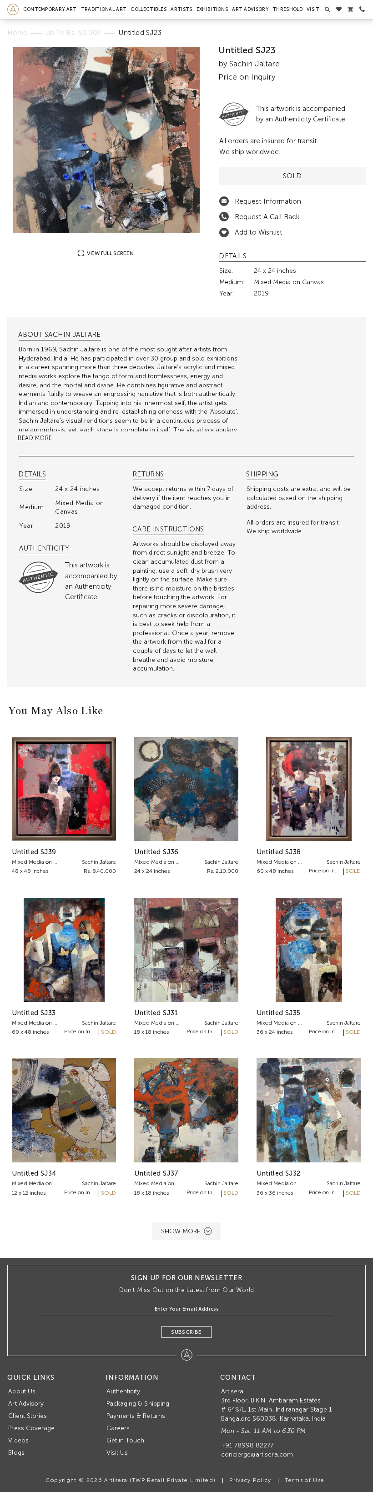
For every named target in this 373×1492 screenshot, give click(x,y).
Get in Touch (125, 1440)
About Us (21, 1391)
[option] (106, 140)
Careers (118, 1428)
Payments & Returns (135, 1416)
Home (17, 33)
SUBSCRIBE (186, 1332)
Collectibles (148, 9)
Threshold (287, 9)
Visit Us (117, 1453)
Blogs (16, 1453)
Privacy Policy (250, 1480)
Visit (313, 9)
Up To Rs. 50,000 (73, 33)
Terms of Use (304, 1480)
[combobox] (129, 420)
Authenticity (123, 1391)
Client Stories (27, 1416)
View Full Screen (109, 253)
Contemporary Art (50, 9)
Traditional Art (104, 9)
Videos (18, 1440)
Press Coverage (31, 1428)
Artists (181, 9)
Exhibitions (212, 9)
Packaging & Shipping (137, 1403)
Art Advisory (250, 9)
